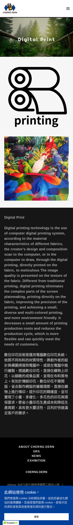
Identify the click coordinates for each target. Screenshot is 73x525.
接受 (36, 517)
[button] (68, 8)
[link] (10, 8)
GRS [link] (36, 451)
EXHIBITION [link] (36, 460)
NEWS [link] (36, 455)
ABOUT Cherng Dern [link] (36, 446)
